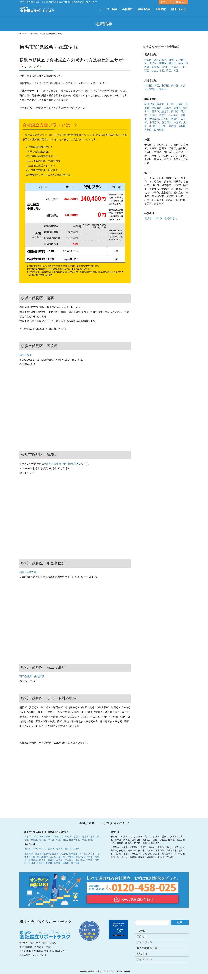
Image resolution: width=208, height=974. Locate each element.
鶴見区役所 (25, 355)
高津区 (174, 85)
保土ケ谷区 (158, 70)
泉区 (163, 60)
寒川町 (165, 119)
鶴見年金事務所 (28, 572)
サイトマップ (144, 959)
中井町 (177, 122)
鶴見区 (165, 67)
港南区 (162, 63)
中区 (183, 67)
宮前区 (153, 89)
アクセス (166, 2)
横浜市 (148, 218)
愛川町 (174, 111)
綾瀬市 (165, 111)
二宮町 (59, 860)
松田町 (153, 126)
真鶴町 (148, 130)
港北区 (172, 63)
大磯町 (174, 119)
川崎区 (148, 85)
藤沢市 (162, 115)
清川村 (61, 857)
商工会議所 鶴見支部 (31, 676)
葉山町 (64, 854)
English (182, 2)
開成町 (172, 126)
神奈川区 (58, 837)
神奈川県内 (171, 218)
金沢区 (153, 63)
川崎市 (158, 218)
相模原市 (156, 108)
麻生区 (162, 89)
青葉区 (148, 60)
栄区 (180, 63)
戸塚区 (174, 67)
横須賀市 (149, 104)
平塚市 (153, 115)
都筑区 (155, 67)
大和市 (177, 108)
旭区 (156, 60)
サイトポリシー (146, 942)
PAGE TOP (200, 883)
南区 (176, 70)
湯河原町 (159, 130)
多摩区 (59, 849)
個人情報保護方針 (147, 948)
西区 (146, 70)
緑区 (168, 70)
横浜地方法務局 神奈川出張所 (60, 464)
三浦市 (179, 104)
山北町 (162, 126)
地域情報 (142, 953)
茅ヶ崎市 (173, 115)
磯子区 (172, 60)
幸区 (156, 85)
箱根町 (182, 126)
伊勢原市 (154, 119)
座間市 (155, 111)
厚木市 (167, 108)
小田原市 (154, 122)
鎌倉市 (160, 104)
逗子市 (170, 104)
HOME (141, 930)
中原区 (165, 85)
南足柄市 (166, 122)
